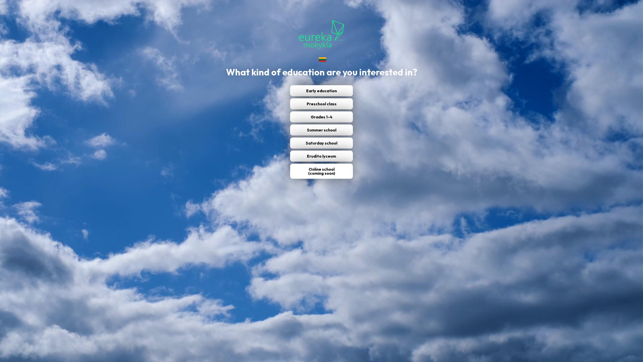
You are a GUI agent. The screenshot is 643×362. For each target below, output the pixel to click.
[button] (321, 171)
